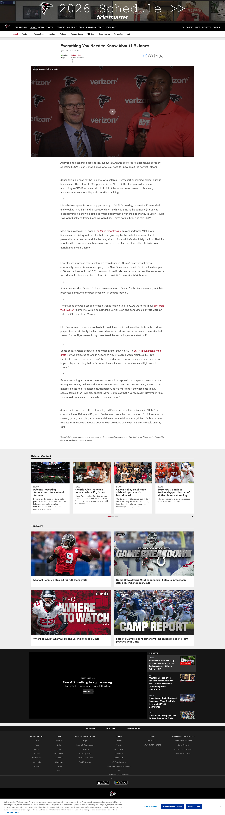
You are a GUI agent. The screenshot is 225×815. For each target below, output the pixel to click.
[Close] (221, 806)
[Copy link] (161, 56)
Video (37, 745)
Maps (85, 741)
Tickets (119, 745)
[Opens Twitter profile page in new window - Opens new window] (72, 60)
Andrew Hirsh (76, 55)
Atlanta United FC (183, 745)
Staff (59, 770)
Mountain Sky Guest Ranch (183, 749)
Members (119, 741)
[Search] (184, 27)
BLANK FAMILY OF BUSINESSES (183, 736)
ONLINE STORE (152, 741)
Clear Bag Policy (85, 753)
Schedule (59, 741)
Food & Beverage (85, 762)
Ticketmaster (119, 753)
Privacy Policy (13, 812)
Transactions (58, 758)
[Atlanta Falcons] (112, 794)
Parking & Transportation (85, 745)
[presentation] (193, 517)
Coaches (59, 766)
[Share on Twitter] (150, 57)
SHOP (152, 736)
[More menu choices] (120, 27)
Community (37, 762)
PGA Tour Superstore (183, 753)
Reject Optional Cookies (172, 806)
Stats (59, 749)
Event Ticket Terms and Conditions (119, 766)
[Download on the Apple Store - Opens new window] (103, 783)
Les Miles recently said (108, 230)
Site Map (37, 766)
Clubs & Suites (119, 758)
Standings (59, 762)
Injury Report (58, 753)
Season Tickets (119, 749)
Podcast (37, 753)
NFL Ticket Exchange (119, 762)
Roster (59, 745)
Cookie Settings (151, 806)
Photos (36, 749)
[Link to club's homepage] (7, 27)
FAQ (119, 770)
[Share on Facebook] (145, 57)
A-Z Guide (85, 749)
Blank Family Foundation (183, 741)
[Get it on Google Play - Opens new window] (121, 784)
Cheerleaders (36, 758)
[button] (112, 112)
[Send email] (156, 57)
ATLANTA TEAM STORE (152, 745)
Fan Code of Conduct (85, 758)
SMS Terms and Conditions (119, 775)
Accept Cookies (194, 806)
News (37, 741)
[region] (112, 806)
